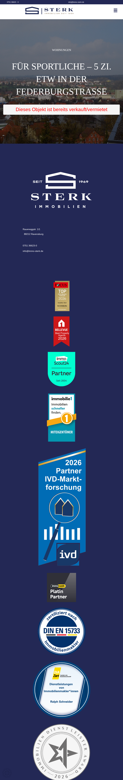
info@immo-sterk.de (76, 2)
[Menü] (118, 10)
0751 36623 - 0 (13, 2)
